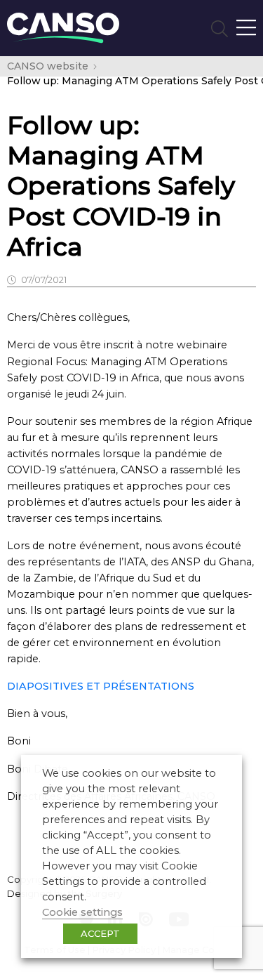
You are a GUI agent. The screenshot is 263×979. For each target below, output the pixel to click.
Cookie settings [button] (82, 912)
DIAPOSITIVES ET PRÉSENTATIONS (100, 686)
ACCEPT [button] (100, 933)
